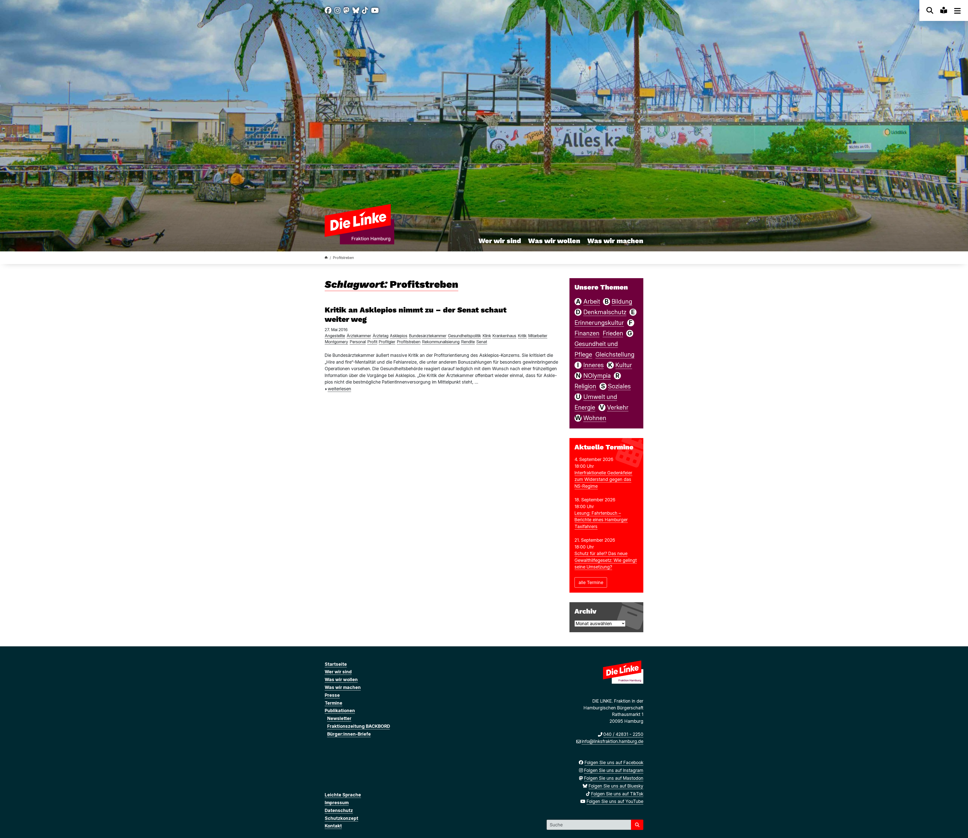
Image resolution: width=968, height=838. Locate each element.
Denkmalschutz (604, 312)
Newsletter (339, 718)
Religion (585, 386)
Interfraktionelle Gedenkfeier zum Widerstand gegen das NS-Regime (603, 479)
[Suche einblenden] (929, 10)
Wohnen (594, 418)
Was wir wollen (554, 241)
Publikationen (340, 710)
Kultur (623, 365)
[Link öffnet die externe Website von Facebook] (328, 10)
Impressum (337, 802)
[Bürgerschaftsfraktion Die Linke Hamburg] (326, 257)
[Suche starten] (637, 825)
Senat (481, 341)
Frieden (613, 333)
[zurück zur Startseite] (364, 224)
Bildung (622, 301)
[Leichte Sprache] (943, 10)
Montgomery (336, 341)
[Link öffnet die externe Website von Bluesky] (355, 10)
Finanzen (586, 333)
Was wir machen (615, 241)
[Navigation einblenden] (957, 10)
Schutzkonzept (341, 818)
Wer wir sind (499, 241)
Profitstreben (408, 341)
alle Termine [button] (591, 582)
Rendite (468, 341)
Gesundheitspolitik (464, 335)
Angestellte (335, 335)
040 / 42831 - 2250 (623, 734)
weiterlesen (339, 388)
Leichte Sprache (343, 794)
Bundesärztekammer (427, 335)
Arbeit (591, 301)
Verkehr (617, 407)
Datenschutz (339, 810)
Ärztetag (380, 335)
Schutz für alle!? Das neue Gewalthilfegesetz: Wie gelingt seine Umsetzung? (605, 560)
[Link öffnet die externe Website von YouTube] (375, 10)
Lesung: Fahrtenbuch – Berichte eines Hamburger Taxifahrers (601, 519)
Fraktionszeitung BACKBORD (358, 726)
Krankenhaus (504, 335)
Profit (372, 341)
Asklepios (398, 335)
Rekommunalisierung (441, 341)
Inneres (593, 365)
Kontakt (333, 825)
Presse (332, 695)
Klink (486, 335)
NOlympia (597, 375)
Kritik (522, 335)
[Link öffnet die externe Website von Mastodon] (346, 10)
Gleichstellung (614, 354)
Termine (333, 703)
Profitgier (387, 341)
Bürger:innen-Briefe (349, 734)
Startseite (336, 664)
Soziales (619, 386)
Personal (358, 341)
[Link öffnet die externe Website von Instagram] (338, 10)
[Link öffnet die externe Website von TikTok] (365, 10)
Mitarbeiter (537, 335)
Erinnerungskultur (599, 322)
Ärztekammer (359, 335)
